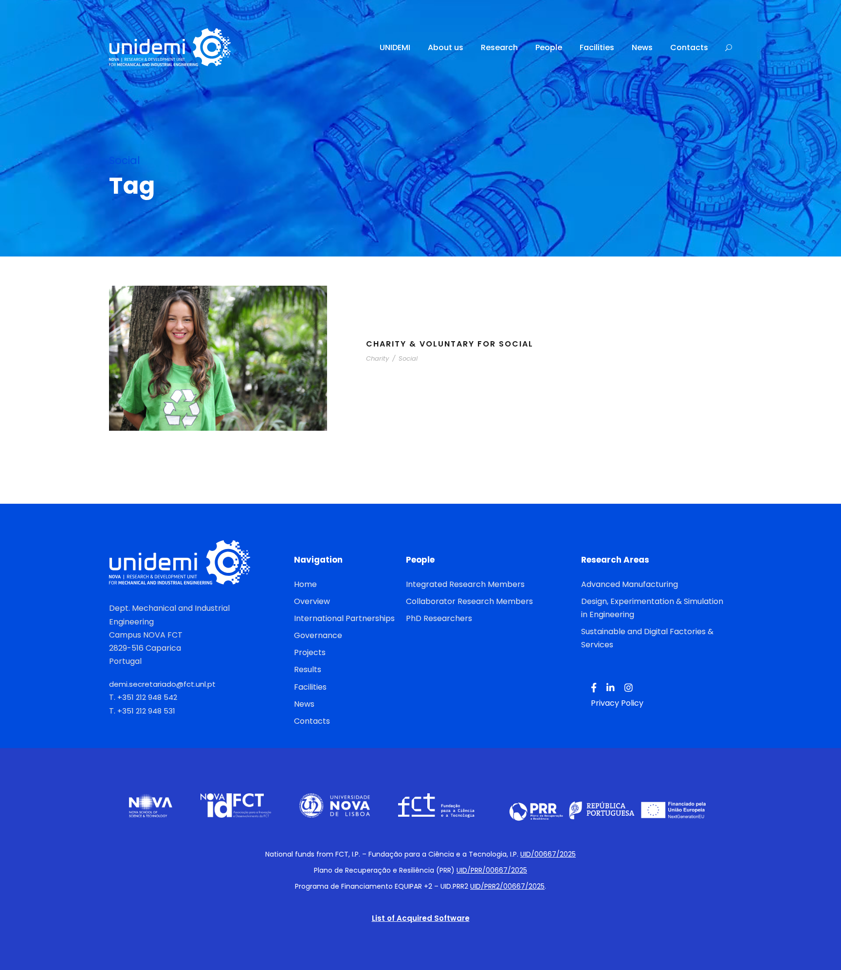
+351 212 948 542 (147, 697)
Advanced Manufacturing (629, 584)
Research (499, 47)
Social (408, 358)
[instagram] (628, 688)
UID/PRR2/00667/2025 (507, 886)
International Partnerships (344, 618)
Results (307, 669)
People (548, 47)
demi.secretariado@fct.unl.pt (162, 684)
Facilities (597, 47)
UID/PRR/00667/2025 (492, 870)
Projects (310, 652)
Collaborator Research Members (469, 601)
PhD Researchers (439, 618)
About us (445, 47)
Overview (312, 601)
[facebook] (594, 688)
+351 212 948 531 (146, 711)
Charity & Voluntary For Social (449, 343)
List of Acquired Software (421, 918)
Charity (377, 358)
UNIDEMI (395, 47)
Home (305, 584)
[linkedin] (610, 688)
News (642, 47)
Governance (318, 635)
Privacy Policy (617, 703)
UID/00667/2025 (548, 854)
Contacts (689, 47)
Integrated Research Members (465, 584)
